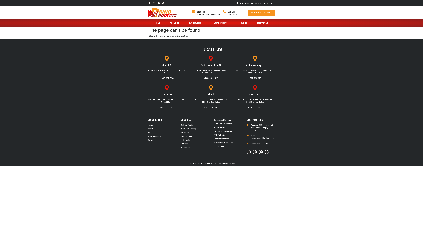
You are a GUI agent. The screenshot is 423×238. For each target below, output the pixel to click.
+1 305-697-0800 (167, 78)
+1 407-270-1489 (211, 107)
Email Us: (201, 12)
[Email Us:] (193, 11)
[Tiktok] (163, 3)
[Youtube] (159, 3)
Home (157, 23)
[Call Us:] (224, 11)
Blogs (244, 23)
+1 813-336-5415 (167, 107)
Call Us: (231, 12)
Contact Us (262, 23)
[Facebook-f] (150, 3)
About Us (174, 23)
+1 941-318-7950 (255, 107)
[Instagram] (154, 3)
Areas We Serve (220, 23)
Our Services (194, 23)
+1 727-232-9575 (255, 78)
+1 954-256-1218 (211, 78)
